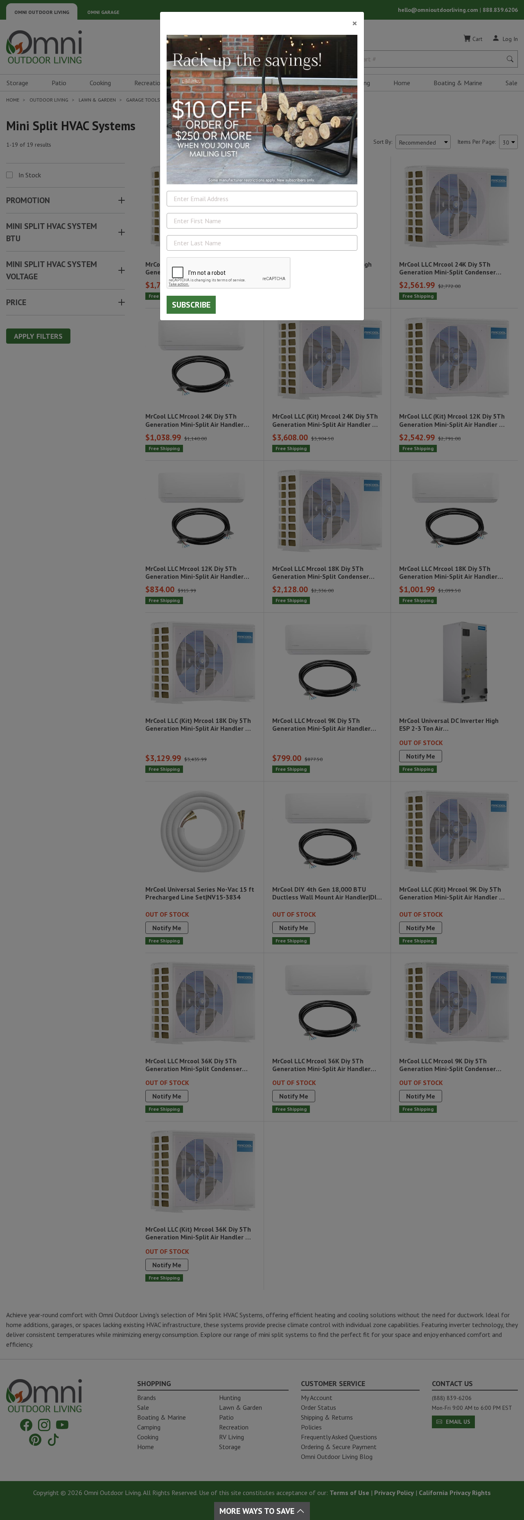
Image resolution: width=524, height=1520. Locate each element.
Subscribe (191, 304)
